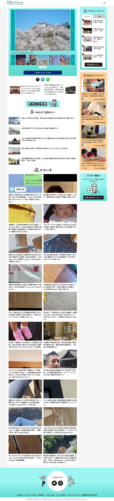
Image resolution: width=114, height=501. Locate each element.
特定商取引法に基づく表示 (89, 495)
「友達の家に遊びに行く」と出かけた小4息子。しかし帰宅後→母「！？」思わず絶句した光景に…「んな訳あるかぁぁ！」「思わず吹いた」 (59, 287)
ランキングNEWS (61, 495)
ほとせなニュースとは (23, 495)
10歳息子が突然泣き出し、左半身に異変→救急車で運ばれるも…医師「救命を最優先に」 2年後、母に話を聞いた (59, 344)
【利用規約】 (41, 495)
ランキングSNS (50, 495)
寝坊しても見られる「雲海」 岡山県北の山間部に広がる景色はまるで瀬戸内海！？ (48, 118)
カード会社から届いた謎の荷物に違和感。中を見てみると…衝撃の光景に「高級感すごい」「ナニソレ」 (60, 402)
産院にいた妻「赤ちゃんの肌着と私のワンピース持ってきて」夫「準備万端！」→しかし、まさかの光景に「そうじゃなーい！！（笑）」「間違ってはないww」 (25, 198)
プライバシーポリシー (74, 495)
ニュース (87, 16)
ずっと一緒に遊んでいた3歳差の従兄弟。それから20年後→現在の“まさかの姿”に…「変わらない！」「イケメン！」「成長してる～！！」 (25, 314)
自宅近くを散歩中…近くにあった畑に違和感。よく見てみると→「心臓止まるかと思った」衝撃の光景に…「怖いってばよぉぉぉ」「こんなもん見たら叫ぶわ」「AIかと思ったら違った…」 (60, 459)
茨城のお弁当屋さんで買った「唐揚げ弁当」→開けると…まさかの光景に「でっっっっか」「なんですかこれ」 (25, 287)
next (73, 30)
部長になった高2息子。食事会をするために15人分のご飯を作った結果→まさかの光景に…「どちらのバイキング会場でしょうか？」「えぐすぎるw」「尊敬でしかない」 (25, 258)
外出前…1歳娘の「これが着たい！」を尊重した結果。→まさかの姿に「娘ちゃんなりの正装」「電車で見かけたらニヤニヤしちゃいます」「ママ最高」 (25, 344)
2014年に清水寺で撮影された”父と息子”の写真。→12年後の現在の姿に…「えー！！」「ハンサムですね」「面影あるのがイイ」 (59, 372)
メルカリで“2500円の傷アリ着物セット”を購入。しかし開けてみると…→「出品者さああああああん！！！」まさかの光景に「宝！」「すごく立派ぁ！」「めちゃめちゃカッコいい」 (25, 373)
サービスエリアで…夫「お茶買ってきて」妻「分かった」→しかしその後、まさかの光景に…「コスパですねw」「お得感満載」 (25, 457)
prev (13, 30)
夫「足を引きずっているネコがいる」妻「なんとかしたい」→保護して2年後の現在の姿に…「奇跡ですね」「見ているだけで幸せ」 (25, 430)
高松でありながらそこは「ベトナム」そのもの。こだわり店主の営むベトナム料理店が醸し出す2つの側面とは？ (31, 89)
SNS (99, 16)
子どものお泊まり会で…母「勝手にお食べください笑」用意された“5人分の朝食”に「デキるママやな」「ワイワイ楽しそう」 (59, 257)
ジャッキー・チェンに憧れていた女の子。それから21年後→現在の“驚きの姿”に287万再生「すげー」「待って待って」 (60, 227)
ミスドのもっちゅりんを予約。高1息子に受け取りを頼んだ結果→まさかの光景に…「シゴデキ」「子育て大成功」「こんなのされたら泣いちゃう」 (60, 430)
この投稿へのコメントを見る (42, 73)
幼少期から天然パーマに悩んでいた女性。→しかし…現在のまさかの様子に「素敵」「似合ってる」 (60, 196)
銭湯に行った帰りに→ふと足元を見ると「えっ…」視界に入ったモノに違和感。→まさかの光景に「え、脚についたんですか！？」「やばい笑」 (25, 402)
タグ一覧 (33, 495)
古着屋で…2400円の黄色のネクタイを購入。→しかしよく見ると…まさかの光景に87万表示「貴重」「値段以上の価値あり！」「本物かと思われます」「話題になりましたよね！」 (25, 228)
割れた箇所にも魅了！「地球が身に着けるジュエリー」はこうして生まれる (45, 148)
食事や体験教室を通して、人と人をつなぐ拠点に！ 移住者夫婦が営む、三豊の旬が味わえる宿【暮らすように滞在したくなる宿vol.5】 (54, 89)
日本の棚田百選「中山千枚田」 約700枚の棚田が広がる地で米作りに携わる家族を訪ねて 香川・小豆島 (49, 159)
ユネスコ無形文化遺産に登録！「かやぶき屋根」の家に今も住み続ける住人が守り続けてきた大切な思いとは (49, 139)
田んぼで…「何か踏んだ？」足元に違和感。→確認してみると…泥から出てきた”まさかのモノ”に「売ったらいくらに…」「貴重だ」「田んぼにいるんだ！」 (60, 315)
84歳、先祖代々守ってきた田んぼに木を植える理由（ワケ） (40, 128)
